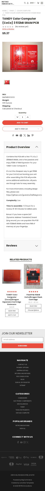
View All (22, 428)
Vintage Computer (22, 413)
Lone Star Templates (27, 483)
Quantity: (23, 113)
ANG (32, 3)
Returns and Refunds (22, 373)
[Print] (21, 135)
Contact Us (22, 364)
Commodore (22, 398)
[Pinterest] (32, 135)
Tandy (22, 407)
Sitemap (22, 385)
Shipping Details (22, 370)
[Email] (17, 135)
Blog (22, 379)
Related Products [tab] (21, 259)
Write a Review (8, 29)
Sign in (18, 382)
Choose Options (33, 310)
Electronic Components (23, 401)
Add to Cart (12, 315)
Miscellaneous (22, 404)
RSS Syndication (22, 376)
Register (26, 382)
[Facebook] (13, 135)
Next (42, 280)
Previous (2, 280)
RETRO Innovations (22, 425)
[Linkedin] (28, 135)
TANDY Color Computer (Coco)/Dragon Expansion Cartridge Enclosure (12, 300)
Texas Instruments (22, 410)
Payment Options (22, 367)
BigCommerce (26, 480)
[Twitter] (25, 135)
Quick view (12, 311)
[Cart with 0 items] (38, 3)
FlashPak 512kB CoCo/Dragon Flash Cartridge (33, 297)
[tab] (22, 245)
